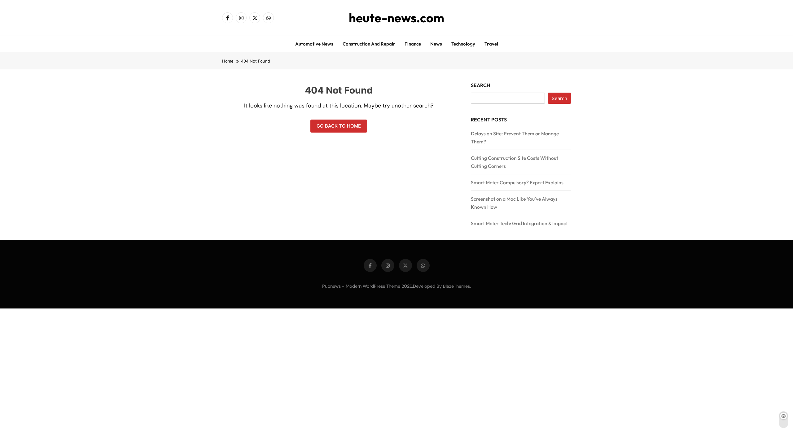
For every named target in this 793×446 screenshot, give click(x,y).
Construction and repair (369, 44)
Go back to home (339, 126)
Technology (463, 44)
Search (480, 85)
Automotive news (314, 44)
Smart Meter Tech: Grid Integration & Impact (519, 223)
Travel (491, 44)
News (436, 44)
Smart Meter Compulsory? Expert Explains (517, 182)
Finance (413, 44)
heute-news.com (396, 17)
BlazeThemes (456, 286)
